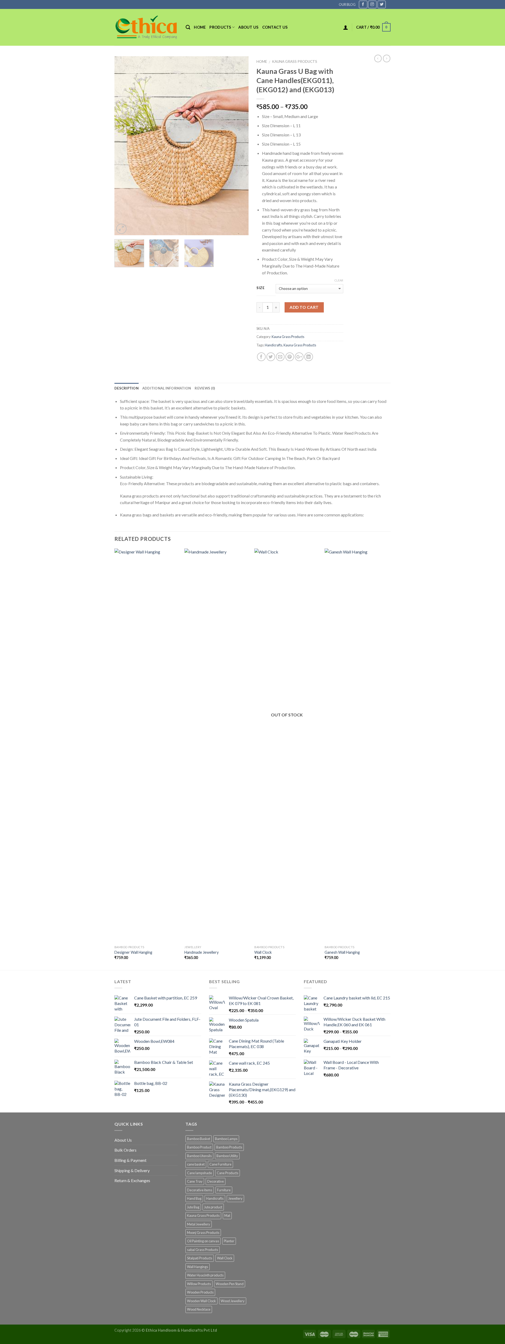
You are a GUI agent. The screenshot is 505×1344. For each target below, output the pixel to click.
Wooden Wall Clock (201, 1301)
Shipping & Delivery (132, 1170)
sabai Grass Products (202, 1250)
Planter (229, 1241)
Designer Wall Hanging (133, 952)
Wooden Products (200, 1292)
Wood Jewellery (233, 1301)
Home (200, 27)
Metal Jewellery (198, 1224)
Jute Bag (193, 1207)
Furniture (224, 1190)
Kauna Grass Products (294, 61)
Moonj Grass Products (203, 1232)
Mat (227, 1215)
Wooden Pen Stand (230, 1284)
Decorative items (199, 1190)
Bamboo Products (229, 1147)
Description (126, 388)
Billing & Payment (130, 1160)
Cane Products (227, 1173)
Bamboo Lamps (226, 1139)
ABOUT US (248, 27)
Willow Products (199, 1284)
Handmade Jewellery (201, 952)
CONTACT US (275, 27)
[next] (239, 145)
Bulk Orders (125, 1149)
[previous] (123, 145)
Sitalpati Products (199, 1258)
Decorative (215, 1181)
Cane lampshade (199, 1173)
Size (260, 288)
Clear (338, 280)
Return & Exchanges (132, 1180)
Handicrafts (273, 345)
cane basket (196, 1164)
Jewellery (235, 1198)
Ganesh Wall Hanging (342, 952)
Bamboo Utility (227, 1156)
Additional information (166, 388)
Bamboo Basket (198, 1139)
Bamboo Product (199, 1147)
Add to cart (304, 307)
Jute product (213, 1207)
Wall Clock (263, 952)
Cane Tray (195, 1181)
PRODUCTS (220, 27)
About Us (123, 1139)
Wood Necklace (198, 1309)
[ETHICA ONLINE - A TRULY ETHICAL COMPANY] (146, 27)
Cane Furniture (220, 1164)
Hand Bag (194, 1198)
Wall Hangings (197, 1267)
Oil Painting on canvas (203, 1241)
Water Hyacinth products (205, 1275)
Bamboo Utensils (199, 1156)
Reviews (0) (205, 388)
